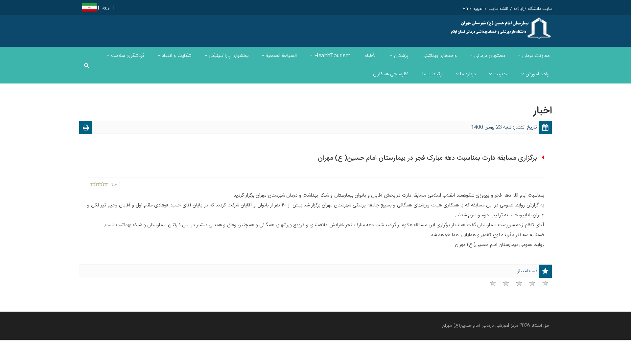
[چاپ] (85, 129)
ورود (105, 8)
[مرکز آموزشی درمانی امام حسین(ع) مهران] (500, 28)
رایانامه (519, 8)
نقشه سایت (498, 8)
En (465, 8)
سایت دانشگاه (540, 8)
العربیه (478, 8)
